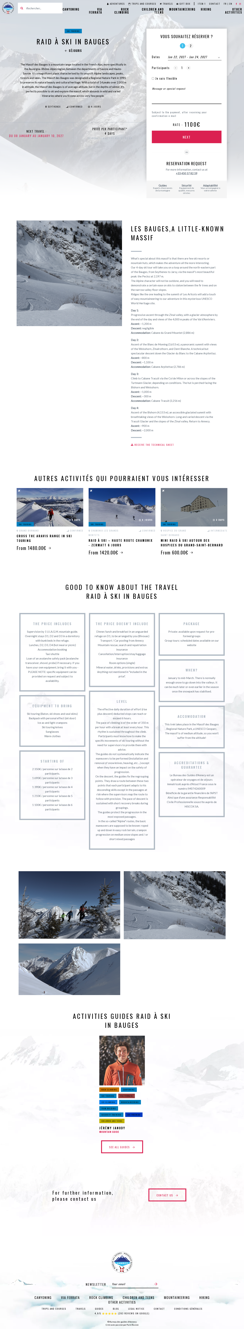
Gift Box (185, 3)
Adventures (117, 3)
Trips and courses (144, 3)
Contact (214, 3)
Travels (168, 3)
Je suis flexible (165, 78)
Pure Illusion (133, 1324)
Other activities (233, 10)
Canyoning (71, 9)
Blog (116, 1308)
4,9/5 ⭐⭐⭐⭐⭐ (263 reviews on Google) (122, 1313)
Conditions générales (188, 1308)
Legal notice (136, 1308)
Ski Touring (73, 31)
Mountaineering (182, 9)
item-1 (202, 3)
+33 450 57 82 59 (186, 173)
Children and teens (153, 10)
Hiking (206, 9)
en (230, 3)
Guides (99, 1308)
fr (225, 3)
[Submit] (155, 1284)
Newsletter (96, 1284)
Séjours (75, 50)
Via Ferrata (95, 10)
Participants (161, 68)
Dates (156, 57)
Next (187, 136)
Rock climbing (121, 10)
